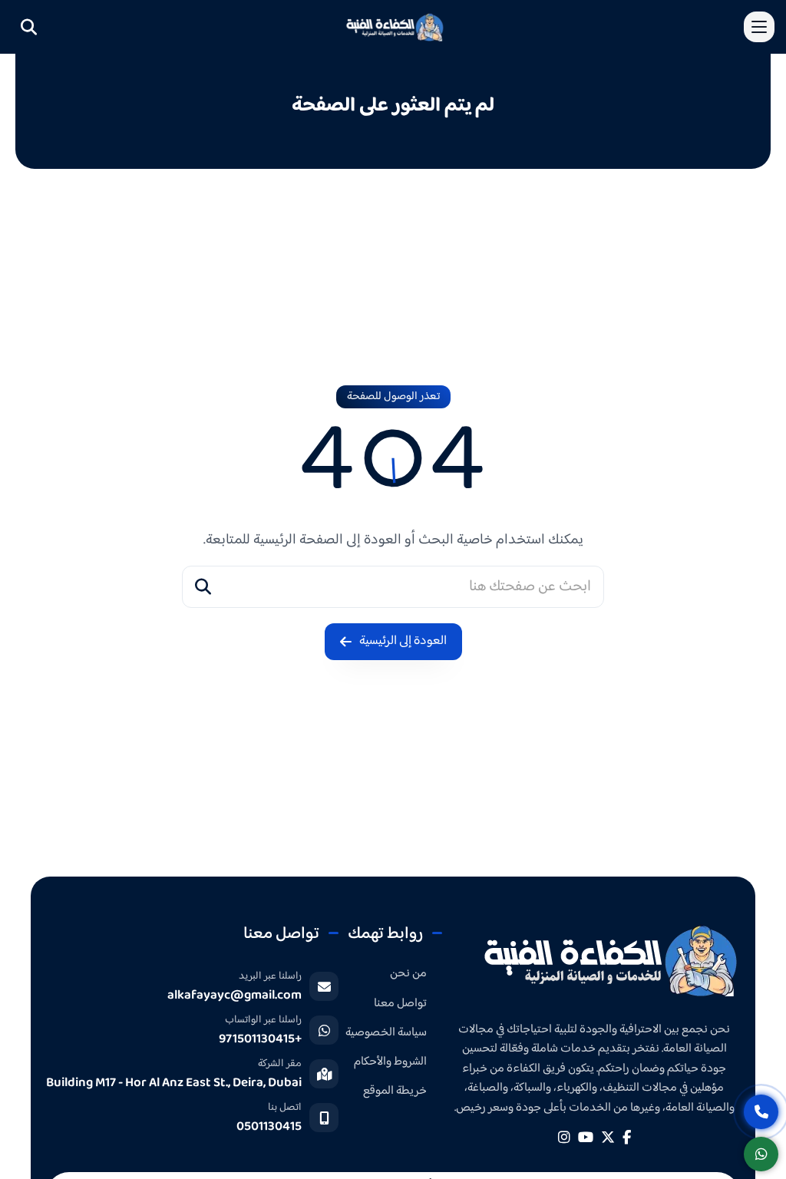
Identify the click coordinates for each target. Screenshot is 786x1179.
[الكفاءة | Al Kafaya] (610, 959)
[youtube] (585, 1137)
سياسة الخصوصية (386, 1032)
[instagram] (564, 1137)
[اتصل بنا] (761, 1112)
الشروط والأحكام (390, 1062)
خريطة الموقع (395, 1091)
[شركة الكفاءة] (394, 26)
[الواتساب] (761, 1154)
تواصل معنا (400, 1003)
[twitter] (608, 1137)
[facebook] (627, 1137)
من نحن (408, 973)
